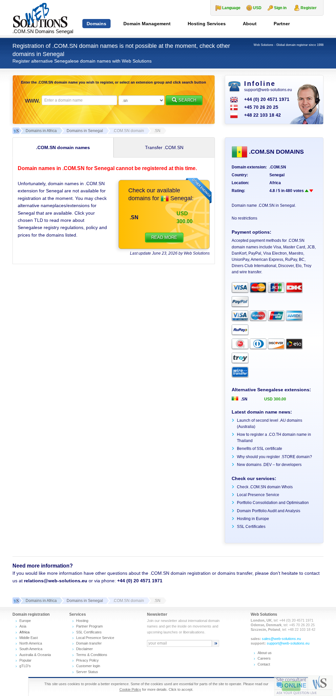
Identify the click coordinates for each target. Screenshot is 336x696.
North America (30, 643)
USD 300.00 (275, 399)
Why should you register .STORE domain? (274, 456)
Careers (264, 658)
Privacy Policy (87, 660)
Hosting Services (207, 23)
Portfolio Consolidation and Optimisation (273, 502)
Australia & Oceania (35, 655)
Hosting (82, 621)
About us (265, 653)
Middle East (28, 638)
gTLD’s (25, 666)
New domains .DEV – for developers (269, 464)
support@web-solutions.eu (268, 89)
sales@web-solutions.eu (281, 639)
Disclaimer (84, 649)
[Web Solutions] (15, 600)
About (250, 23)
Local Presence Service (258, 495)
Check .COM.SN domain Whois (265, 487)
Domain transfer (89, 643)
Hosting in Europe (253, 518)
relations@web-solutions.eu (55, 580)
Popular (25, 660)
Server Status (87, 672)
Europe (25, 621)
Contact (264, 664)
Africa (275, 183)
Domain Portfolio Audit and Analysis (268, 511)
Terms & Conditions (91, 655)
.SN (134, 217)
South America (30, 649)
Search (187, 100)
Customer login (88, 666)
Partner (282, 23)
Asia (22, 626)
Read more (164, 237)
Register (309, 8)
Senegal (180, 198)
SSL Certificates (251, 526)
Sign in (280, 8)
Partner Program (89, 626)
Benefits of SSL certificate (259, 448)
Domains (96, 23)
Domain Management (147, 23)
